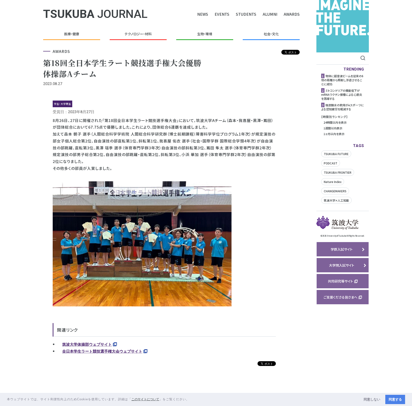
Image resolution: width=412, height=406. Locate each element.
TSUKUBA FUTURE (336, 154)
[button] (191, 399)
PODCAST (330, 163)
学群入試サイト (342, 249)
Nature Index (332, 182)
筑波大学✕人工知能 (336, 200)
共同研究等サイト (340, 281)
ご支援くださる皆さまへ (340, 297)
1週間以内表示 (333, 128)
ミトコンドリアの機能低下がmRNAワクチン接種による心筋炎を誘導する (341, 94)
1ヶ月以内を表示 (334, 134)
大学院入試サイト (341, 265)
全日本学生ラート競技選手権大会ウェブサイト (102, 351)
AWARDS (292, 14)
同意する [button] (395, 399)
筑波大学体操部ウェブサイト (87, 344)
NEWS (202, 14)
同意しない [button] (372, 399)
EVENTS (222, 14)
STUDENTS (246, 14)
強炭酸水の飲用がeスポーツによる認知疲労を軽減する (342, 107)
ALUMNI (270, 14)
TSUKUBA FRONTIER (337, 172)
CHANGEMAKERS (335, 191)
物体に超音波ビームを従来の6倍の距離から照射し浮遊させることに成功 (342, 80)
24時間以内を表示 (335, 122)
